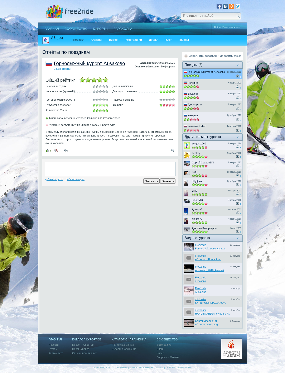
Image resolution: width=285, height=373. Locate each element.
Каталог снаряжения (129, 339)
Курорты (100, 28)
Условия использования (141, 368)
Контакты (170, 368)
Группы (184, 39)
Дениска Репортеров (204, 228)
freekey (196, 153)
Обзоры (96, 39)
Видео (113, 39)
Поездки (78, 39)
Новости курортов (82, 345)
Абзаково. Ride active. (208, 259)
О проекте (122, 368)
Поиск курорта (80, 349)
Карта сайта (56, 353)
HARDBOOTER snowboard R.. (212, 313)
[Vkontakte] (225, 6)
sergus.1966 (199, 143)
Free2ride (200, 245)
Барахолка (122, 28)
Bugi (194, 172)
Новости (54, 345)
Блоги (160, 349)
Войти (217, 27)
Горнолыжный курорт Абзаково (89, 63)
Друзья (153, 39)
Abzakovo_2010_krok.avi (209, 270)
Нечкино (193, 82)
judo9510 (197, 200)
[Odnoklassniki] (231, 6)
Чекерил (193, 115)
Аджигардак (195, 104)
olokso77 (197, 218)
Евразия (193, 93)
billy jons (197, 181)
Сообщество (76, 28)
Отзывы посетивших (84, 353)
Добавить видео (75, 179)
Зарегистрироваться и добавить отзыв (215, 55)
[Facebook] (219, 6)
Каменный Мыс (197, 126)
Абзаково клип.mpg (206, 324)
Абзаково (200, 292)
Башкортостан (62, 68)
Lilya (194, 190)
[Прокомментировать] (172, 150)
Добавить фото (54, 179)
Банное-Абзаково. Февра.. (210, 248)
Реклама (159, 368)
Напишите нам (184, 368)
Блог (168, 39)
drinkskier (200, 299)
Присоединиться (231, 27)
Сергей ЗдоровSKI (203, 162)
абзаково (200, 281)
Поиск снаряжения (123, 345)
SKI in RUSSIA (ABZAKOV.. (210, 302)
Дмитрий (197, 209)
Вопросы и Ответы (168, 357)
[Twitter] (237, 6)
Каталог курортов (86, 339)
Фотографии (133, 39)
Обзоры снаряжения (124, 349)
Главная (52, 28)
